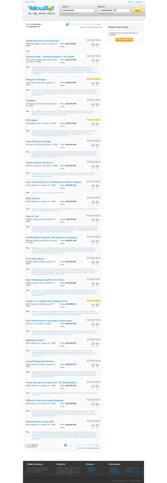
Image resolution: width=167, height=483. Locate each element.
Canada (90, 472)
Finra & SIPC (41, 412)
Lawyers (46, 230)
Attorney (54, 393)
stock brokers (82, 414)
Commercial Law (60, 311)
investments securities (88, 412)
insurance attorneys (85, 393)
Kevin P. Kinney (65, 153)
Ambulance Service (37, 67)
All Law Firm (35, 350)
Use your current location (99, 10)
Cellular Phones (74, 111)
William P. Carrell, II (53, 157)
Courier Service (65, 67)
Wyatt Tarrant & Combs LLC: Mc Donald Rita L (52, 382)
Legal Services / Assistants (40, 155)
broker (46, 173)
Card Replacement (90, 130)
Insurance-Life (67, 375)
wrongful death (36, 438)
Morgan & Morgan (36, 79)
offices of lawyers (53, 155)
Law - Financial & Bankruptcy (67, 354)
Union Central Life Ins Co (39, 162)
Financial (34, 174)
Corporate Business (72, 311)
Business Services (89, 432)
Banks (56, 130)
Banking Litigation (43, 226)
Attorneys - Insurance (70, 350)
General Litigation (65, 228)
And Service (57, 331)
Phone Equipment (87, 112)
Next (98, 24)
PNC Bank (31, 120)
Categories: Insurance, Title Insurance (58, 248)
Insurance (82, 134)
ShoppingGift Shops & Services (45, 274)
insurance (40, 174)
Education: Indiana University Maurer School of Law (78, 352)
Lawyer (94, 271)
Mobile (128, 470)
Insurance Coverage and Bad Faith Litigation (84, 228)
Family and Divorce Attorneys (89, 434)
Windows (64, 114)
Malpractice (50, 93)
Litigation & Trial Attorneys (59, 437)
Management (35, 414)
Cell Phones (61, 111)
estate (43, 249)
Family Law (58, 313)
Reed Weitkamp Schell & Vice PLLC (45, 279)
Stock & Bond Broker (88, 72)
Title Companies (49, 253)
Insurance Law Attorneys (45, 91)
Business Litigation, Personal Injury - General (84, 226)
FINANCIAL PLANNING (62, 134)
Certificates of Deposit (50, 132)
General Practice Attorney (83, 271)
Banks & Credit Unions (38, 372)
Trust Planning (53, 416)
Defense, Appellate (37, 352)
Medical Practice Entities (51, 293)
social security (86, 93)
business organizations (74, 290)
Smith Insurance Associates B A (42, 40)
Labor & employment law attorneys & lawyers (72, 435)
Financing (93, 373)
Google (63, 112)
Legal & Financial (92, 91)
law (54, 91)
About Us (113, 468)
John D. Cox (32, 216)
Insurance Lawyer (52, 354)
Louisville (43, 93)
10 (94, 24)
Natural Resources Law (66, 293)
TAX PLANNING (70, 315)
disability (83, 90)
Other (71, 230)
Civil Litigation (51, 311)
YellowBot (41, 10)
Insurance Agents (82, 174)
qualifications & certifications (67, 155)
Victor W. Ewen (42, 157)
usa (53, 376)
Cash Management (37, 132)
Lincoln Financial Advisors (40, 361)
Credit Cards (73, 132)
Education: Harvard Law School (52, 352)
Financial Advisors (37, 373)
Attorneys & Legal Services (75, 432)
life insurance (48, 176)
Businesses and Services (73, 90)
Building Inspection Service (52, 67)
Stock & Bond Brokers (71, 414)
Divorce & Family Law (38, 313)
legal (84, 91)
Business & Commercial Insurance (71, 173)
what (65, 7)
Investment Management (39, 70)
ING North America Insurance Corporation (49, 320)
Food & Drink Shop (58, 271)
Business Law (51, 269)
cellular (67, 111)
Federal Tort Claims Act (52, 228)
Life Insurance (49, 72)
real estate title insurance (46, 251)
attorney (34, 90)
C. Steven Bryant (61, 152)
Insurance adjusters (56, 375)
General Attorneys (43, 210)
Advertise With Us (132, 468)
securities (61, 414)
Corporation (91, 311)
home (67, 69)
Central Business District (50, 112)
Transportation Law (37, 295)
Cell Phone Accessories (50, 111)
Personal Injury (52, 315)
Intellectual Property (86, 313)
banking (34, 411)
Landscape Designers (76, 70)
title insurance (59, 253)
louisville (72, 249)
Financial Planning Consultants (69, 373)
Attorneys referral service (57, 90)
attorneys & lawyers (61, 290)
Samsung (34, 114)
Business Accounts (78, 130)
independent (35, 332)
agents (38, 331)
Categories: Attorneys (38, 228)
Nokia (79, 112)
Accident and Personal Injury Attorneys (43, 209)
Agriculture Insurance (46, 331)
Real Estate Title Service (62, 251)
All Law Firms (35, 269)
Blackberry (39, 111)
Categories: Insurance (88, 173)
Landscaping (87, 70)
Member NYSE (44, 414)
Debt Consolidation (83, 132)
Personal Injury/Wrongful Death (83, 230)
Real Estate (81, 249)
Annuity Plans (39, 173)
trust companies (92, 414)
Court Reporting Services (77, 67)
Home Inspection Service (77, 69)
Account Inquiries (37, 130)
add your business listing (38, 471)
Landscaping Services (38, 72)
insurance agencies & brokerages (66, 174)
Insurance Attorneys (55, 210)
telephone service (55, 114)
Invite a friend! (30, 2)
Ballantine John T (35, 340)
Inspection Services (92, 69)
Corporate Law (86, 290)
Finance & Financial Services (70, 372)
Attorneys (40, 152)
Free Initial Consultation (52, 292)
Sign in (130, 2)
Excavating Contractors (45, 271)
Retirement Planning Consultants (71, 72)
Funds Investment (60, 69)
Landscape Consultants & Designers (58, 70)
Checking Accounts (63, 132)
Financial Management (47, 134)
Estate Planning (49, 313)
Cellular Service (84, 111)
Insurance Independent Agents (56, 192)
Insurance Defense (37, 230)
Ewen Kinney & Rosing (38, 141)
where (101, 7)
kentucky (63, 292)
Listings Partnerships (133, 472)
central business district (71, 393)
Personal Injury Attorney (62, 93)
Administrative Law (37, 290)
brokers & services (54, 173)
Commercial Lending (62, 269)
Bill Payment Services (65, 130)
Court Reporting (73, 269)
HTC (67, 112)
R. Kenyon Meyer (35, 258)
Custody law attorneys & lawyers (69, 434)
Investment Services (44, 135)
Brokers (68, 331)
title (71, 251)
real (77, 249)
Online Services (62, 135)
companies (91, 248)
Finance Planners (85, 372)
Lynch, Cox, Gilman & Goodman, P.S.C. (47, 301)
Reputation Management (92, 469)
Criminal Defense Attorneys (51, 434)
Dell (59, 112)
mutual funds (53, 414)
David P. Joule (91, 152)
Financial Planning (64, 411)
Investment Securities (74, 412)
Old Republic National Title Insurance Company (51, 237)
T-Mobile (31, 100)
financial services (84, 373)
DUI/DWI (81, 269)
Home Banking (73, 134)
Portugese (58, 72)
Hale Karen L (33, 198)
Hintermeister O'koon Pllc (40, 421)
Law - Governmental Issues (64, 91)
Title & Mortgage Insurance (80, 251)
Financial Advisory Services (46, 69)
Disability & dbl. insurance (53, 372)
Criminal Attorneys (80, 209)
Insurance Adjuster (49, 174)
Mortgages (54, 135)
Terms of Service (116, 474)
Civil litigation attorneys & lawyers (77, 152)
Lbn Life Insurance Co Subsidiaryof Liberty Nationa (53, 182)
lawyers (80, 91)
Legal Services (36, 93)
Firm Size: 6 (35, 153)
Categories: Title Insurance (79, 248)
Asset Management (48, 130)
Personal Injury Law (75, 93)
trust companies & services (40, 416)
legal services (54, 230)
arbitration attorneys (45, 393)
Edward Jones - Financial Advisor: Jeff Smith (50, 56)
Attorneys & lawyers (43, 90)
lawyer (75, 91)
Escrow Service (36, 249)
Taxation (93, 293)
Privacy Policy (115, 472)
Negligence (44, 315)
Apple (33, 111)
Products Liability (49, 231)
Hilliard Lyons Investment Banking (44, 400)
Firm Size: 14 (41, 292)
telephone (46, 114)
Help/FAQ (113, 470)
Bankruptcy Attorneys (68, 209)
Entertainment (36, 134)
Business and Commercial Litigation (59, 226)
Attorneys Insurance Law (84, 350)
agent (33, 173)
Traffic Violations (60, 274)
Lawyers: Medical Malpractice (46, 272)
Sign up (139, 2)
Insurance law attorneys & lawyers (49, 153)
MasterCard (73, 112)
